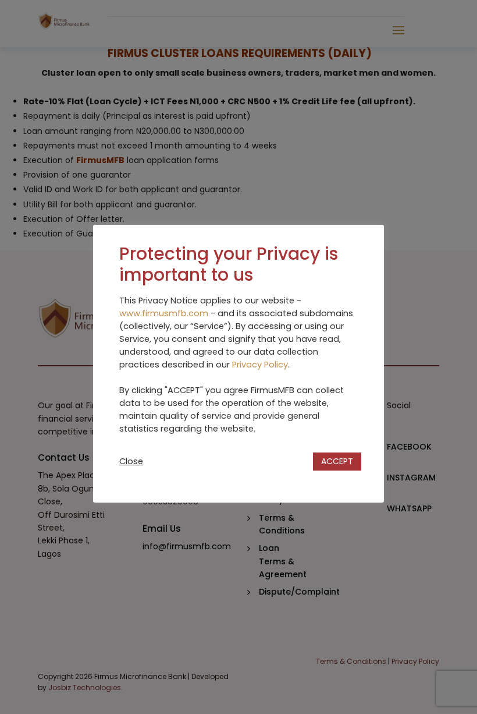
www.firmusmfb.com (163, 313)
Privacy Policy (260, 364)
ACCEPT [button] (337, 461)
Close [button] (131, 461)
